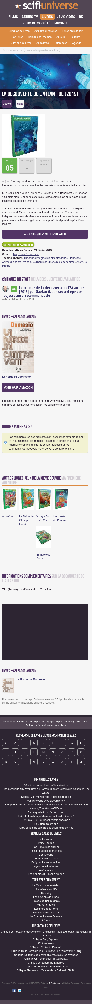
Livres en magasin (72, 30)
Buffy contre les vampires (46, 862)
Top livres (17, 36)
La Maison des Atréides (46, 885)
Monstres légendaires (61, 261)
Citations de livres (21, 43)
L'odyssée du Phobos (59, 518)
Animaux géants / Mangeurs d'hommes (24, 261)
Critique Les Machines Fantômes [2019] (46, 966)
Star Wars (46, 839)
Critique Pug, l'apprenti (46, 939)
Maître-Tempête (46, 904)
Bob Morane (46, 854)
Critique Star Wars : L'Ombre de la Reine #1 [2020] (46, 970)
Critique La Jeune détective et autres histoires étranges (46, 954)
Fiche (20, 103)
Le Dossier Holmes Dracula (46, 916)
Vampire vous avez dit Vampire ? (46, 800)
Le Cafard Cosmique (46, 823)
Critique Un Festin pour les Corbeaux (46, 958)
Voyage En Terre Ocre (42, 518)
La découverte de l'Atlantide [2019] (40, 94)
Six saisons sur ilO (46, 889)
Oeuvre (7, 103)
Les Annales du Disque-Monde (46, 874)
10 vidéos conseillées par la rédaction (46, 785)
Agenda (76, 43)
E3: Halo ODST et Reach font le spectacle (46, 820)
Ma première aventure (26, 254)
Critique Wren (46, 943)
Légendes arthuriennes (46, 866)
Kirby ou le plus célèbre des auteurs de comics (46, 827)
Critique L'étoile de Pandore (46, 947)
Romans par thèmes (40, 36)
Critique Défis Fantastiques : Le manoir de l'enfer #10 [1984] (46, 951)
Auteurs (60, 36)
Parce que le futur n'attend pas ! (46, 812)
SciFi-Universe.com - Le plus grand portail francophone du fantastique (46, 6)
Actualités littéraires (45, 30)
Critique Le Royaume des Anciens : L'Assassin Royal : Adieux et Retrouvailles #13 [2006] (46, 933)
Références (60, 43)
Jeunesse (75, 258)
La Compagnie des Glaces (46, 850)
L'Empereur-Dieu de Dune (46, 912)
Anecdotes (42, 43)
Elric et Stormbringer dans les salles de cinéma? (46, 816)
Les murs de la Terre (46, 908)
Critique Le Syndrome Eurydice (46, 962)
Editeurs (75, 36)
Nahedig (46, 893)
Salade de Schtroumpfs (46, 900)
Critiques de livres (19, 30)
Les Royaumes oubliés (46, 846)
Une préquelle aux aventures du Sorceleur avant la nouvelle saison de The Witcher (46, 791)
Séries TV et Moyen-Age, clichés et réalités (46, 796)
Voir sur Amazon (18, 387)
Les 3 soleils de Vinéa (46, 897)
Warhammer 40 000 (46, 858)
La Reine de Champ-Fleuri (26, 520)
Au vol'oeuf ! (9, 516)
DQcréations (54, 983)
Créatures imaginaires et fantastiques (46, 258)
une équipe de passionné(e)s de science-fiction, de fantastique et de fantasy (57, 723)
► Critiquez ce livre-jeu (45, 234)
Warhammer (46, 870)
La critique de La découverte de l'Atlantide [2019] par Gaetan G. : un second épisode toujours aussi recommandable (43, 291)
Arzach (46, 920)
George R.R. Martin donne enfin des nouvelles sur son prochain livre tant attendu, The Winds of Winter (46, 806)
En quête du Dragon (43, 556)
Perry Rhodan (46, 843)
